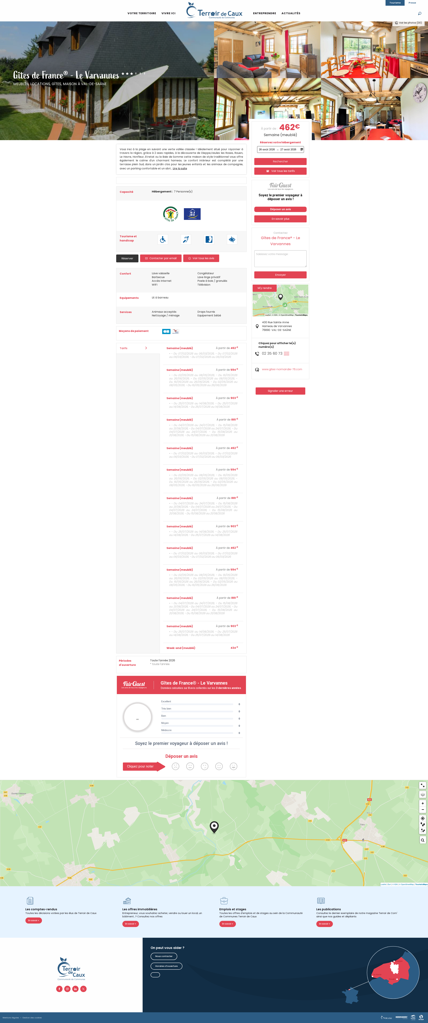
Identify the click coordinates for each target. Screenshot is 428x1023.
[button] (420, 13)
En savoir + (33, 920)
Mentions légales (11, 1017)
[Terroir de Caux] (214, 10)
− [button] (423, 809)
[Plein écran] (423, 785)
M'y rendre (265, 288)
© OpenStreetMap (406, 884)
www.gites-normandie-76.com (282, 369)
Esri (389, 884)
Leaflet (383, 884)
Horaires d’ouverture (166, 966)
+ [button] (423, 803)
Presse (412, 2)
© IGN (395, 884)
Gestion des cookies (32, 1017)
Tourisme (395, 2)
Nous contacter (164, 956)
